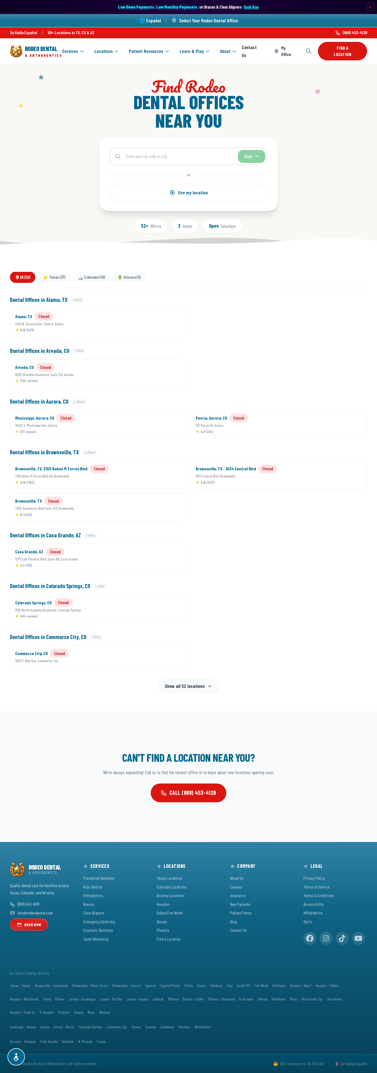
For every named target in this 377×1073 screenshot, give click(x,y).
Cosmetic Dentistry (98, 930)
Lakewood (167, 1026)
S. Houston (46, 1012)
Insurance (238, 895)
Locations (103, 51)
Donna (201, 985)
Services (70, 51)
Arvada (31, 1026)
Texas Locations (169, 878)
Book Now (251, 6)
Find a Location (342, 51)
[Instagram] (326, 938)
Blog (233, 921)
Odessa (262, 999)
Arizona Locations (170, 895)
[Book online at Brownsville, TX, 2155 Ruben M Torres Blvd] (173, 474)
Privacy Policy (314, 878)
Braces (88, 904)
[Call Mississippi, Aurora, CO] (156, 423)
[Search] (308, 51)
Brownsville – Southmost (51, 985)
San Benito (334, 999)
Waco (91, 1012)
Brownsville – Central (126, 985)
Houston (163, 904)
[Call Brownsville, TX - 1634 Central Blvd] (337, 474)
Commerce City (117, 1026)
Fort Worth (261, 985)
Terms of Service (317, 886)
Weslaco (104, 1012)
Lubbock (157, 999)
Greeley (150, 1026)
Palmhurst (278, 999)
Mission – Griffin (193, 999)
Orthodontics (93, 895)
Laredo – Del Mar (111, 999)
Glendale (68, 1041)
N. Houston (246, 999)
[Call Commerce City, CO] (156, 656)
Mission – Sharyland (221, 999)
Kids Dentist (92, 886)
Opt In (308, 921)
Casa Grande (48, 1041)
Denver (162, 921)
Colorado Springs (90, 1026)
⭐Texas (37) (54, 277)
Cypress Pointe (170, 985)
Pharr (293, 999)
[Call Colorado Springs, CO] (156, 608)
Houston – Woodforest (24, 999)
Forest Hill (243, 985)
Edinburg (216, 985)
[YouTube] (358, 938)
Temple (78, 1012)
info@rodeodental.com (35, 912)
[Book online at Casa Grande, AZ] (173, 557)
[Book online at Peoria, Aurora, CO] (354, 423)
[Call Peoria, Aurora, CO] (337, 423)
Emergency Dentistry (99, 921)
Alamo (26, 985)
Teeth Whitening (95, 938)
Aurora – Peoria (64, 1026)
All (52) (25, 277)
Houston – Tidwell (326, 985)
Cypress (150, 985)
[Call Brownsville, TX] (156, 506)
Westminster (203, 1026)
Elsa (229, 985)
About (225, 51)
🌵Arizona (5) (129, 277)
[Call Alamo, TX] (156, 322)
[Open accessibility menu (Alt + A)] (16, 1057)
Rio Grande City (312, 999)
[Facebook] (310, 938)
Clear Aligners (93, 912)
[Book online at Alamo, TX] (173, 322)
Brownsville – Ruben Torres (90, 985)
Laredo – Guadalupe (82, 999)
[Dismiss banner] (370, 6)
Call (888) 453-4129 (192, 792)
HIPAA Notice (313, 912)
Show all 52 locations (185, 686)
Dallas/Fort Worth (170, 912)
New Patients (240, 904)
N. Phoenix (85, 1041)
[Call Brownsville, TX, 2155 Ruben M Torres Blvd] (156, 474)
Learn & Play (192, 51)
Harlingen (279, 985)
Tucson (101, 1041)
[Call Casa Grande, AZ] (156, 557)
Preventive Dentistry (98, 878)
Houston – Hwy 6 (300, 985)
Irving (47, 999)
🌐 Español (150, 20)
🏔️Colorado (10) (91, 277)
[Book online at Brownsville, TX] (173, 506)
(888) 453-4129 (355, 32)
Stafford (63, 1012)
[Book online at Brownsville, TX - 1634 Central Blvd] (354, 474)
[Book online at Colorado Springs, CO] (173, 608)
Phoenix (163, 930)
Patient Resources (146, 51)
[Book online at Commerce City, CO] (173, 656)
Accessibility (314, 904)
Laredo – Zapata (137, 999)
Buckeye (30, 1041)
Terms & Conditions (319, 895)
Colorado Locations (172, 886)
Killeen (59, 999)
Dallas (188, 985)
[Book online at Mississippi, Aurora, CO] (173, 423)
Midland (173, 999)
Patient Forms (241, 912)
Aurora (45, 1026)
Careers (236, 886)
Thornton (184, 1026)
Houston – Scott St (22, 1012)
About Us (236, 878)
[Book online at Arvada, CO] (173, 373)
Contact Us (249, 51)
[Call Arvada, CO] (156, 373)
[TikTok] (342, 938)
